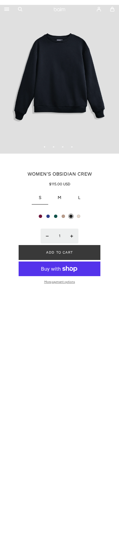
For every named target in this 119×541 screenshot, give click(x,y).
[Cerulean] (48, 216)
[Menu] (6, 9)
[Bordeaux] (40, 216)
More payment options (59, 282)
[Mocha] (63, 216)
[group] (59, 79)
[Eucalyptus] (55, 216)
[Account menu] (99, 9)
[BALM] (59, 9)
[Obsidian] (71, 216)
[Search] (20, 9)
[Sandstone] (78, 216)
